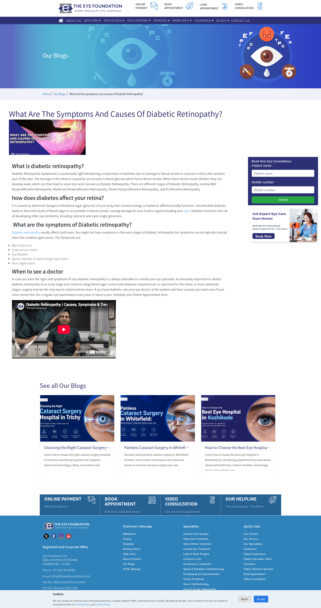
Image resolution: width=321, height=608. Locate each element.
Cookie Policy (103, 604)
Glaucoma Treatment (195, 538)
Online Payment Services (258, 568)
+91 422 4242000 (63, 570)
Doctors (91, 20)
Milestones (129, 533)
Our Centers (138, 20)
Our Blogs (59, 94)
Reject (244, 599)
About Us (73, 20)
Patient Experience (255, 553)
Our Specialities (253, 543)
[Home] (60, 20)
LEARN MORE (97, 479)
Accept (261, 599)
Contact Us (240, 20)
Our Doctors (251, 538)
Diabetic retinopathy (26, 232)
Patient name (263, 166)
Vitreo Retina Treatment (197, 543)
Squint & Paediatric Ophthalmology (203, 568)
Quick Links (252, 526)
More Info (181, 20)
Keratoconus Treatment (197, 563)
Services (160, 20)
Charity (127, 538)
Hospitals (128, 543)
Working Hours (131, 548)
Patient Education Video (258, 558)
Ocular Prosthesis (193, 579)
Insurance (249, 563)
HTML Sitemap (131, 568)
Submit (283, 199)
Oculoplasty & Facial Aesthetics (201, 573)
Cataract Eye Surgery (196, 533)
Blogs (222, 20)
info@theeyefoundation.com (70, 576)
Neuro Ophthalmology (196, 584)
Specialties (113, 20)
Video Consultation (255, 579)
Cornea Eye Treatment (196, 548)
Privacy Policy (83, 604)
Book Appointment (254, 573)
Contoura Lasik (192, 558)
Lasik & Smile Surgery (196, 553)
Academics (203, 20)
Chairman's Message (137, 526)
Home (46, 94)
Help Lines (129, 553)
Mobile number (264, 182)
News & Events (132, 558)
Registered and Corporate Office (65, 547)
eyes (187, 210)
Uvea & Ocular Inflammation (199, 589)
